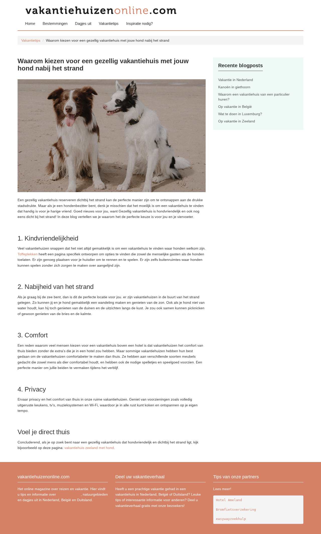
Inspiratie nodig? (139, 23)
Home (30, 23)
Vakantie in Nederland (235, 80)
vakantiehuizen (69, 494)
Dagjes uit (83, 23)
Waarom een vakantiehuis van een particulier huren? (254, 96)
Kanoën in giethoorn (234, 87)
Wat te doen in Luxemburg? (240, 114)
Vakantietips (109, 23)
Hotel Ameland (229, 500)
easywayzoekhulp (231, 519)
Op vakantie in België (235, 107)
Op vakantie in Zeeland (236, 121)
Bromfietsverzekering (236, 509)
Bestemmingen (55, 23)
